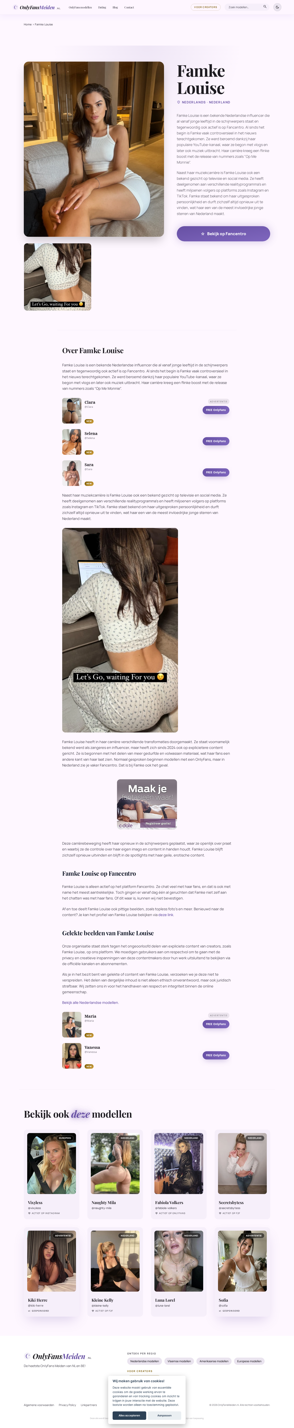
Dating (102, 7)
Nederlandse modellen (144, 1361)
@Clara (89, 406)
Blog (115, 7)
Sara (89, 465)
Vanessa (92, 1047)
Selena (91, 433)
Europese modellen (249, 1361)
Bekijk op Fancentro (223, 233)
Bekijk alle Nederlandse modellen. (90, 1002)
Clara (90, 402)
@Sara (88, 469)
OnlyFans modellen (80, 7)
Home (28, 24)
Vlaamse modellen (179, 1361)
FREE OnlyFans (216, 410)
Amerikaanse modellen (214, 1361)
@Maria (89, 1020)
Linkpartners (89, 1405)
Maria (90, 1016)
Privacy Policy (67, 1405)
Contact (129, 7)
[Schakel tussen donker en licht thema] (277, 7)
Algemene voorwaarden (39, 1405)
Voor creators (205, 7)
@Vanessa (91, 1051)
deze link (165, 914)
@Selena (90, 438)
